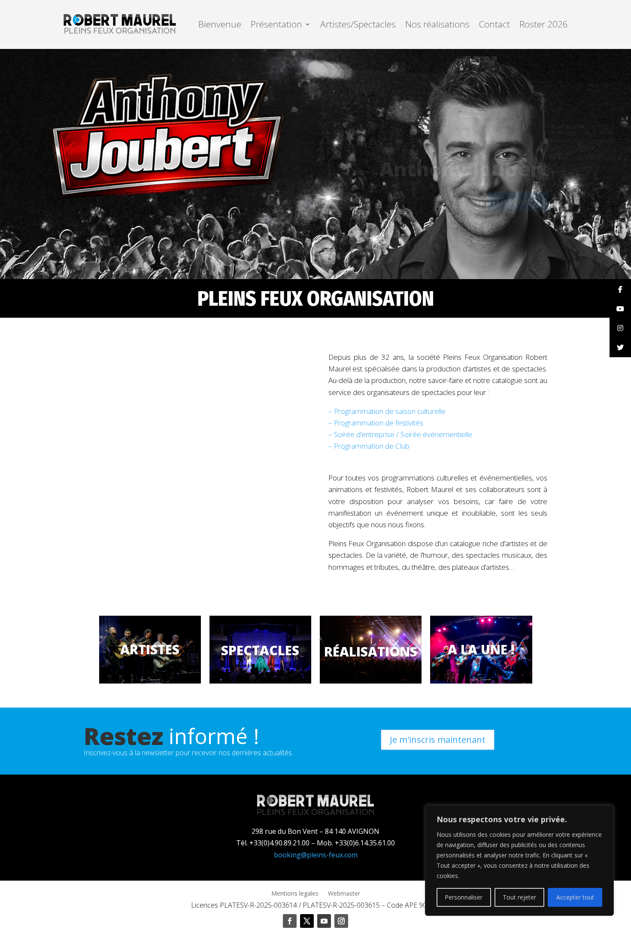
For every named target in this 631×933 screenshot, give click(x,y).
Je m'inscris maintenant (437, 739)
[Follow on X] (307, 921)
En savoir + (518, 180)
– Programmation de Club (369, 446)
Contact (494, 24)
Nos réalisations (437, 24)
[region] (519, 860)
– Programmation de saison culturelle (387, 411)
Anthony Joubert (464, 147)
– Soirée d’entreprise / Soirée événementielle (400, 434)
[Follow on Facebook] (290, 921)
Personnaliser (463, 897)
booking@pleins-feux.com (316, 855)
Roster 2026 (543, 24)
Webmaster (344, 893)
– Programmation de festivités (375, 423)
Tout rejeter (519, 897)
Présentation (276, 24)
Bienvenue (219, 24)
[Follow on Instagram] (341, 921)
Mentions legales (295, 893)
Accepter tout (575, 897)
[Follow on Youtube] (324, 921)
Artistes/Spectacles (358, 24)
